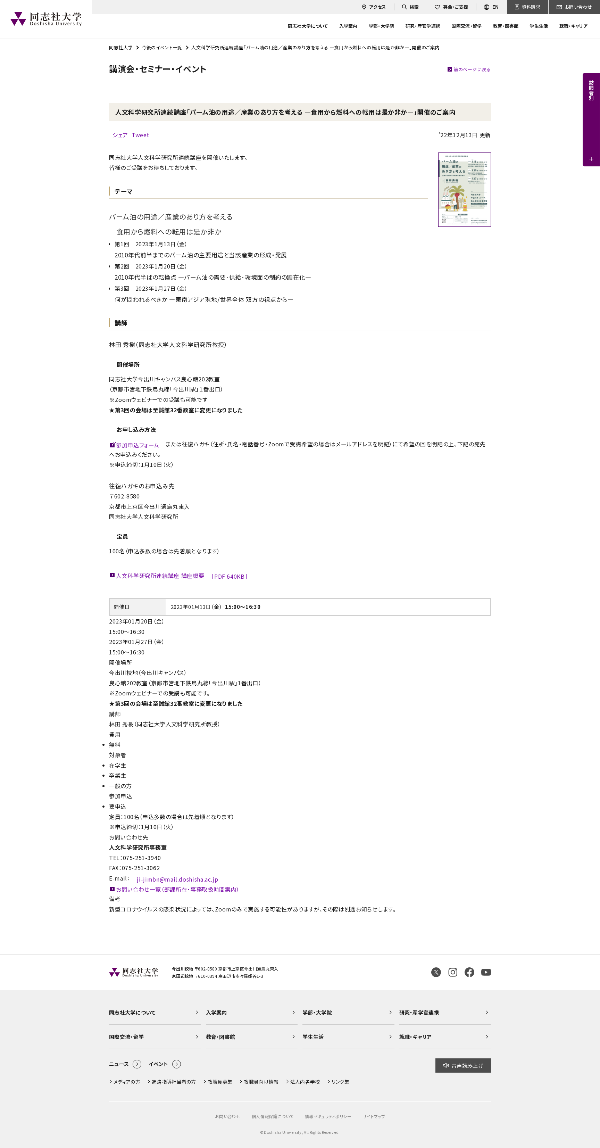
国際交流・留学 (126, 1036)
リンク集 (340, 1081)
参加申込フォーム (137, 445)
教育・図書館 (220, 1036)
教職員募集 (220, 1081)
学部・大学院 (317, 1012)
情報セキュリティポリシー (328, 1116)
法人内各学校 (305, 1081)
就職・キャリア (415, 1036)
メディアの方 (127, 1081)
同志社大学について (132, 1012)
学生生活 (313, 1036)
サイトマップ (374, 1116)
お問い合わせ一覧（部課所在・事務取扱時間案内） (178, 889)
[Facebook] (469, 972)
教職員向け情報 (261, 1081)
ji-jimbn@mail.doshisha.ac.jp (177, 879)
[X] (436, 972)
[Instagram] (453, 972)
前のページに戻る (472, 69)
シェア (120, 135)
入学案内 (216, 1012)
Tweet (140, 135)
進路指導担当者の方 (174, 1081)
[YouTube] (486, 972)
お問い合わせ (227, 1116)
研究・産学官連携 (419, 1012)
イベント (158, 1063)
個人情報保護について (272, 1116)
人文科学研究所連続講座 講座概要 (182, 576)
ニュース (119, 1063)
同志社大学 (121, 47)
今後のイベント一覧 (162, 47)
